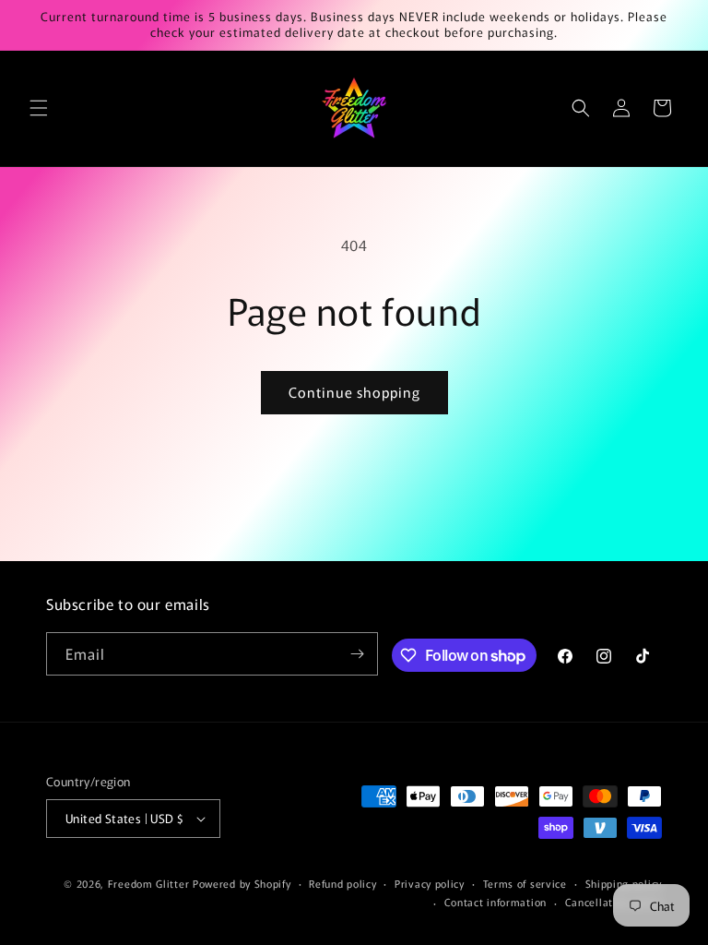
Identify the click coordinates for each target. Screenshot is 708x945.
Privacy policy (430, 883)
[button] (38, 108)
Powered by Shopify (242, 883)
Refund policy (342, 883)
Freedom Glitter (149, 883)
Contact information (495, 901)
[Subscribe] (356, 654)
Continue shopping (354, 391)
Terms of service (525, 883)
